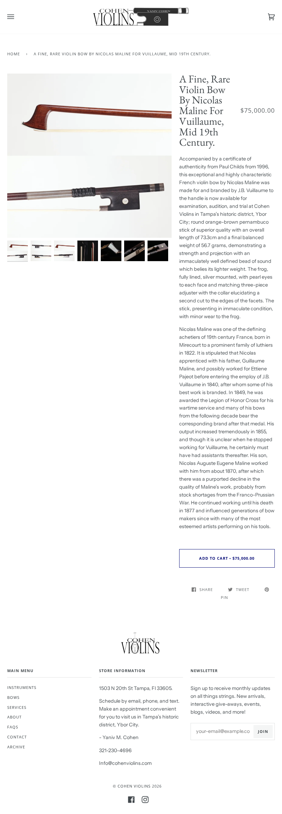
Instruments (21, 687)
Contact (17, 736)
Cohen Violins (134, 786)
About (14, 717)
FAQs (12, 726)
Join (263, 731)
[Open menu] (17, 17)
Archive (16, 746)
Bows (13, 697)
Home (13, 53)
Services (16, 707)
